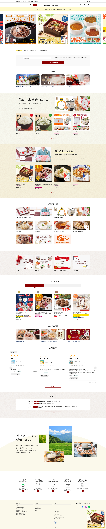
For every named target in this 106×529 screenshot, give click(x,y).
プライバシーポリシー (58, 518)
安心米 (61, 57)
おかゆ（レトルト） (19, 510)
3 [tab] (50, 46)
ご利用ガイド (56, 511)
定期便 (36, 510)
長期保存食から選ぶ (61, 9)
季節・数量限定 (38, 508)
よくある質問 (56, 512)
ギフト (36, 505)
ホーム (36, 9)
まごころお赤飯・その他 (20, 514)
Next (88, 29)
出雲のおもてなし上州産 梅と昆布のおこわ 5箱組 (21, 362)
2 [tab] (48, 46)
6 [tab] (55, 46)
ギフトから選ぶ (52, 9)
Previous (17, 29)
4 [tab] (52, 46)
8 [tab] (59, 46)
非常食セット (57, 57)
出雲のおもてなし (19, 505)
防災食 (64, 57)
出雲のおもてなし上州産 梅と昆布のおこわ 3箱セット (80, 362)
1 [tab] (46, 46)
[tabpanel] (53, 29)
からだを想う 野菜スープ (21, 511)
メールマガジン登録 (58, 515)
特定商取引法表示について (59, 517)
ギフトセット (78, 57)
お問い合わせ (56, 514)
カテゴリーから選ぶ (43, 9)
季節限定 (74, 57)
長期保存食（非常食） (20, 507)
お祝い (85, 57)
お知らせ (69, 9)
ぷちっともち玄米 (19, 508)
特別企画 (82, 57)
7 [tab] (57, 46)
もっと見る (53, 138)
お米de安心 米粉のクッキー (21, 513)
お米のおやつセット (48, 362)
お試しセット (70, 57)
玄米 (66, 57)
